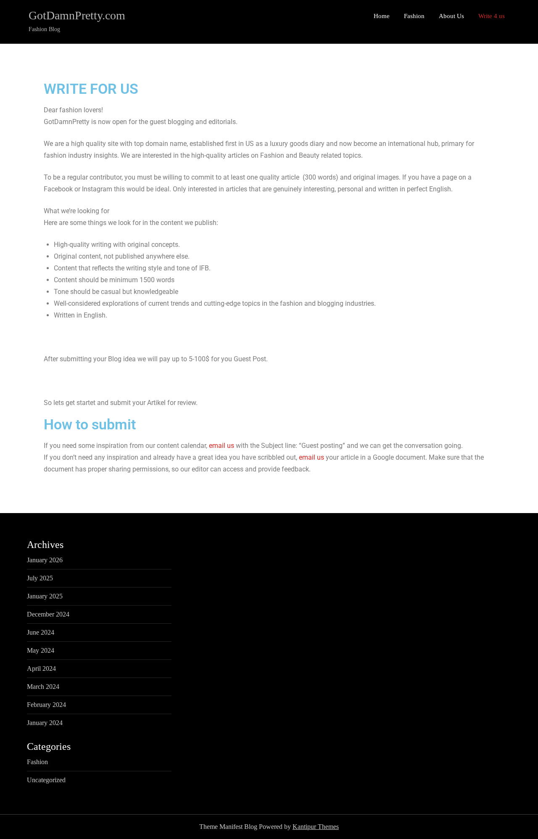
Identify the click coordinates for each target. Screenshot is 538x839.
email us (221, 446)
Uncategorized (46, 779)
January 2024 (45, 722)
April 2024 (41, 668)
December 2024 (48, 614)
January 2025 (45, 596)
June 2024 (40, 632)
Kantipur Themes (316, 826)
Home (382, 16)
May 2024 (40, 650)
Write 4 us (491, 16)
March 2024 (43, 686)
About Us (451, 16)
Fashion (414, 16)
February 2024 (46, 704)
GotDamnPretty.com (77, 15)
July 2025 (40, 578)
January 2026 (45, 560)
